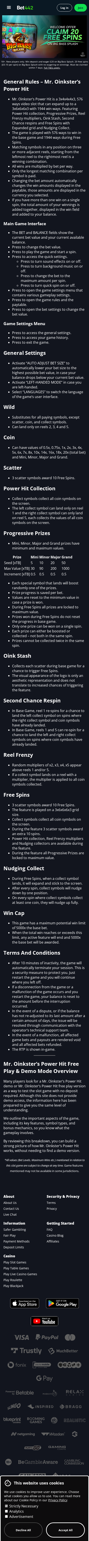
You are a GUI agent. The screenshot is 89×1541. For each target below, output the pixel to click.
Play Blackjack (13, 1286)
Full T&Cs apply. (52, 67)
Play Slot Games (14, 1262)
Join (80, 8)
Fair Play (9, 1235)
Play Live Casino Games (20, 1274)
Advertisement (20, 1516)
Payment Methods (16, 1241)
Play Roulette (12, 1280)
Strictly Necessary (23, 1506)
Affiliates (53, 1241)
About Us (10, 1203)
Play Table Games (16, 1268)
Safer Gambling (14, 1229)
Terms (51, 1203)
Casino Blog (55, 1235)
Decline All (23, 1530)
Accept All (66, 1530)
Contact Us (11, 1208)
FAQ (49, 1229)
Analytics (16, 1511)
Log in (64, 8)
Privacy (52, 1208)
